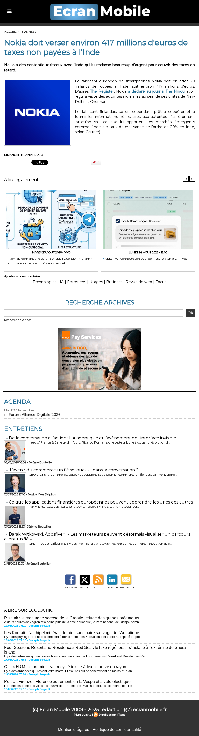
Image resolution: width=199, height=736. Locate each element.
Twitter (83, 587)
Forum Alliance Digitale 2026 (34, 414)
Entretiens (76, 282)
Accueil (10, 31)
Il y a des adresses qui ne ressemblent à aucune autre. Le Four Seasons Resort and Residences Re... (75, 656)
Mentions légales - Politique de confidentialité (99, 729)
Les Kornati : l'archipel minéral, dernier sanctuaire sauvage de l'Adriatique (71, 632)
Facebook (71, 587)
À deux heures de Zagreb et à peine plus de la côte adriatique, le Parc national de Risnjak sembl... (73, 622)
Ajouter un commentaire (22, 276)
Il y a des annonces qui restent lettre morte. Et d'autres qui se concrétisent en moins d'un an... (69, 671)
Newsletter (127, 587)
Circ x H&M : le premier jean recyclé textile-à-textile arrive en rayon (65, 667)
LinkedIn (112, 587)
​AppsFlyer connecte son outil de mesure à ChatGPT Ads (146, 258)
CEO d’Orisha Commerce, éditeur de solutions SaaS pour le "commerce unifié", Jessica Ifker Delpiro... (103, 474)
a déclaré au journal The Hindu (156, 91)
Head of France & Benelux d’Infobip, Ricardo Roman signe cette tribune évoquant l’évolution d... (99, 442)
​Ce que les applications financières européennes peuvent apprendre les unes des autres (101, 502)
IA (62, 282)
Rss (95, 587)
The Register (102, 91)
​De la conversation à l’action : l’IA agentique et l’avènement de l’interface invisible (92, 437)
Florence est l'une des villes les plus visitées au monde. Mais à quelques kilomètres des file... (69, 686)
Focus (160, 282)
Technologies (44, 282)
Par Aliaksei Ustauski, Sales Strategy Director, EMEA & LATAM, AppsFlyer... (84, 506)
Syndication (107, 714)
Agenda (17, 401)
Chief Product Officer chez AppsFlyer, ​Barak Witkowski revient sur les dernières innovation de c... (100, 543)
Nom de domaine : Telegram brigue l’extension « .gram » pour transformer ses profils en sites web (49, 261)
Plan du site (82, 714)
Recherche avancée (17, 320)
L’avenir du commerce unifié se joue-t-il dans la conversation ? (74, 470)
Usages (96, 282)
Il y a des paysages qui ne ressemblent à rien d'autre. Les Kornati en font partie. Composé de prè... (73, 637)
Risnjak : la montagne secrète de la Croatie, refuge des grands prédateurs (71, 618)
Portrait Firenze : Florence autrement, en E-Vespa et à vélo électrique (67, 681)
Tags (121, 714)
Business (28, 31)
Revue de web (139, 282)
